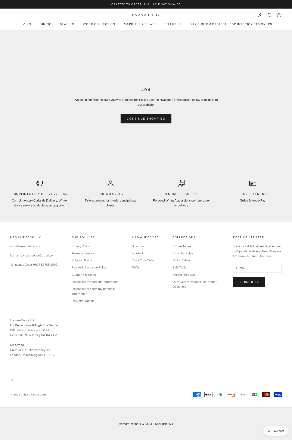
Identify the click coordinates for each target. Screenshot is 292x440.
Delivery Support (83, 301)
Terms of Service (83, 253)
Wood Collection (99, 24)
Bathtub (173, 24)
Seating (67, 24)
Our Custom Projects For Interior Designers (231, 24)
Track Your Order (143, 260)
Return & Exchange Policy (89, 267)
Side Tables (180, 267)
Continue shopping (146, 118)
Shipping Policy (82, 260)
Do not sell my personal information (95, 282)
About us (138, 246)
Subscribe (249, 281)
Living (25, 24)
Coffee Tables (182, 246)
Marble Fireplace (140, 24)
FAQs (136, 267)
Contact (137, 253)
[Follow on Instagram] (12, 380)
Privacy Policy (81, 246)
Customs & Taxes (84, 275)
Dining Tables (182, 260)
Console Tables (183, 253)
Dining (46, 24)
